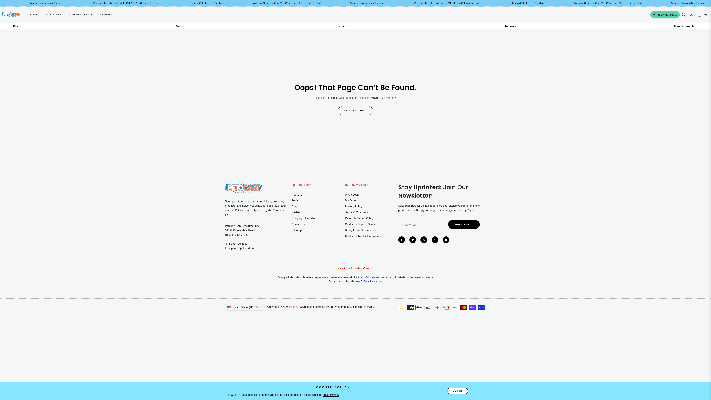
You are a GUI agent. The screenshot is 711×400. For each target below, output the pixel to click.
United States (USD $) (245, 307)
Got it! (457, 391)
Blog (294, 206)
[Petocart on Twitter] (412, 239)
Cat (178, 25)
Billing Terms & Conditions (360, 230)
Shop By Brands (684, 25)
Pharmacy (510, 25)
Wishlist (296, 212)
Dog (15, 25)
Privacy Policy (353, 206)
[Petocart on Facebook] (401, 239)
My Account (352, 194)
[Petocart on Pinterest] (423, 239)
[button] (684, 14)
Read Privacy (331, 394)
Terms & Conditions (357, 212)
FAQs (295, 200)
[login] (692, 14)
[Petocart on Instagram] (435, 239)
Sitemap (297, 230)
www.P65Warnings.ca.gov (369, 281)
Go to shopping (355, 110)
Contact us (298, 224)
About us (297, 194)
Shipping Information (304, 218)
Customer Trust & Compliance (363, 236)
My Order (351, 200)
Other (342, 25)
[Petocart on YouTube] (446, 239)
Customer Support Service (361, 224)
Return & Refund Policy (359, 218)
